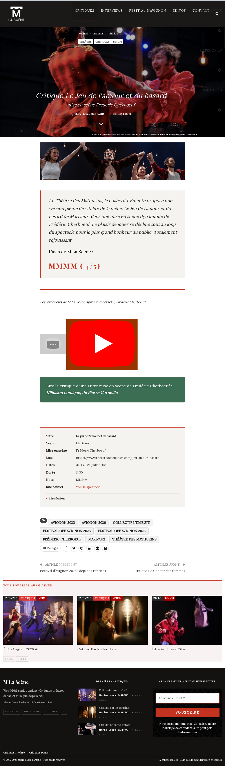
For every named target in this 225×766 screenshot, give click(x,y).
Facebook (11, 711)
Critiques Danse (39, 752)
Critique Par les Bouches (114, 707)
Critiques (84, 11)
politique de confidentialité (181, 728)
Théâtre (85, 41)
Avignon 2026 (94, 522)
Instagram (31, 711)
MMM (41, 598)
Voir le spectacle (88, 487)
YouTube (51, 711)
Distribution (57, 498)
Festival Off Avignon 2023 (67, 531)
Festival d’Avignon (147, 11)
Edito (157, 598)
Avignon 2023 (63, 522)
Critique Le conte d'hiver (114, 725)
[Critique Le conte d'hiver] (87, 729)
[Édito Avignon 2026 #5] (187, 620)
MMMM (117, 41)
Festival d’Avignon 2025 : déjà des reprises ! (74, 571)
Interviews (112, 11)
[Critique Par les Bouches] (112, 620)
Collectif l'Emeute (131, 522)
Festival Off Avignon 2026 (122, 531)
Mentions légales (168, 760)
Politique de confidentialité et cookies (201, 760)
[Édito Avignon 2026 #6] (38, 620)
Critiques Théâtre (14, 752)
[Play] (102, 344)
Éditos (179, 11)
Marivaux (96, 539)
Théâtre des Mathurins (134, 539)
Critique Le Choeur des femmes (159, 571)
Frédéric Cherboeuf (62, 539)
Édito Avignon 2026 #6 (113, 690)
